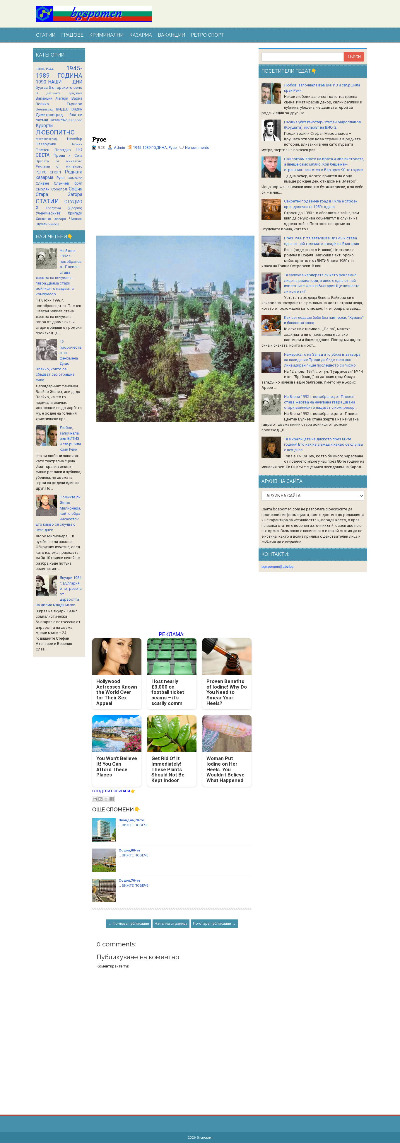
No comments (197, 147)
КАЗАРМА (140, 35)
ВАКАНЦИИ (171, 35)
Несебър (74, 139)
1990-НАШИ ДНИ (59, 82)
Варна (76, 98)
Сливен (42, 183)
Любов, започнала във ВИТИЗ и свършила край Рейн (70, 438)
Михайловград (46, 139)
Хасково (43, 219)
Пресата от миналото (59, 161)
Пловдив (62, 150)
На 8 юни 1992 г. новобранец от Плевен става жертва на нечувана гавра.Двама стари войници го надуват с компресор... (320, 402)
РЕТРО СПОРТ (207, 35)
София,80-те (129, 850)
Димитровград (49, 115)
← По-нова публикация (128, 923)
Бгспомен (205, 1137)
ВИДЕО (62, 109)
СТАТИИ (45, 35)
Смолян (42, 189)
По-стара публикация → (214, 923)
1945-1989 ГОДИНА (150, 147)
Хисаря (60, 219)
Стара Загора (59, 194)
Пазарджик (46, 144)
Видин (76, 109)
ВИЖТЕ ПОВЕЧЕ (135, 825)
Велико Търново (59, 104)
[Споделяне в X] (106, 799)
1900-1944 (44, 69)
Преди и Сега (68, 155)
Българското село (65, 87)
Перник (76, 144)
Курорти (44, 125)
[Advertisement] (172, 92)
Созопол (59, 189)
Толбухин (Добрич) (64, 208)
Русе (99, 139)
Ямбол (53, 224)
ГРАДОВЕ (72, 35)
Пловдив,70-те (131, 820)
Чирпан (75, 219)
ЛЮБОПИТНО (55, 132)
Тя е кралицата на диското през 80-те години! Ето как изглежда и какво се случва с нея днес (323, 444)
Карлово (75, 120)
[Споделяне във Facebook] (111, 799)
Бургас (42, 87)
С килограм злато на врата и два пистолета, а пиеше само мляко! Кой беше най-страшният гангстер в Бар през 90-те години (324, 164)
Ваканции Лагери (52, 98)
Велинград (44, 109)
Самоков (75, 178)
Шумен (41, 224)
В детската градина (59, 93)
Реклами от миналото (59, 166)
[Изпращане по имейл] (95, 799)
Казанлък (58, 120)
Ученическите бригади (59, 213)
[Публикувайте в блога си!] (100, 799)
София (75, 189)
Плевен (42, 150)
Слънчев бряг (68, 183)
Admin (119, 147)
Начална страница (171, 923)
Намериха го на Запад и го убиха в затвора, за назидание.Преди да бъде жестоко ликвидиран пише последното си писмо (322, 359)
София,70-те (129, 880)
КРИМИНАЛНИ (106, 35)
